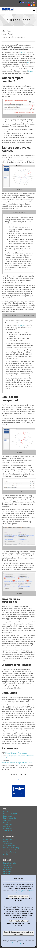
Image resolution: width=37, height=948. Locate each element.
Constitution (7, 820)
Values (5, 822)
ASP (28, 62)
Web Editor (6, 873)
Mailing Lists (7, 826)
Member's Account (9, 852)
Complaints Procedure (10, 850)
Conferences (7, 816)
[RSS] (34, 5)
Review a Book (8, 843)
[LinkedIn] (28, 2)
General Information (9, 863)
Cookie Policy (7, 830)
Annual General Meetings (11, 848)
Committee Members (10, 818)
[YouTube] (28, 5)
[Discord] (31, 5)
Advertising (7, 869)
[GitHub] (31, 2)
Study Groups (7, 824)
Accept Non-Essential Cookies (18, 896)
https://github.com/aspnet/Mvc (16, 753)
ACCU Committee (9, 846)
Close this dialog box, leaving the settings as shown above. (18, 933)
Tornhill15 (23, 52)
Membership (7, 865)
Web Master (7, 871)
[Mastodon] (23, 2)
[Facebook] (26, 2)
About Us (6, 812)
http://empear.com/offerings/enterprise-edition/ (18, 763)
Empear (31, 71)
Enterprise (21, 325)
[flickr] (34, 2)
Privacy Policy (7, 828)
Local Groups (7, 867)
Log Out (5, 854)
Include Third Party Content (18, 921)
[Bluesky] (20, 2)
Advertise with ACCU (10, 814)
